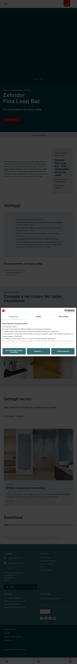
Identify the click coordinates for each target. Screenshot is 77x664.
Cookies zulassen (63, 351)
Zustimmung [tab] (13, 316)
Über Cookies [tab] (63, 316)
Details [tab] (38, 316)
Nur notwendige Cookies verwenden (14, 351)
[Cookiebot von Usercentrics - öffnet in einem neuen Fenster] (66, 310)
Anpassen (37, 351)
